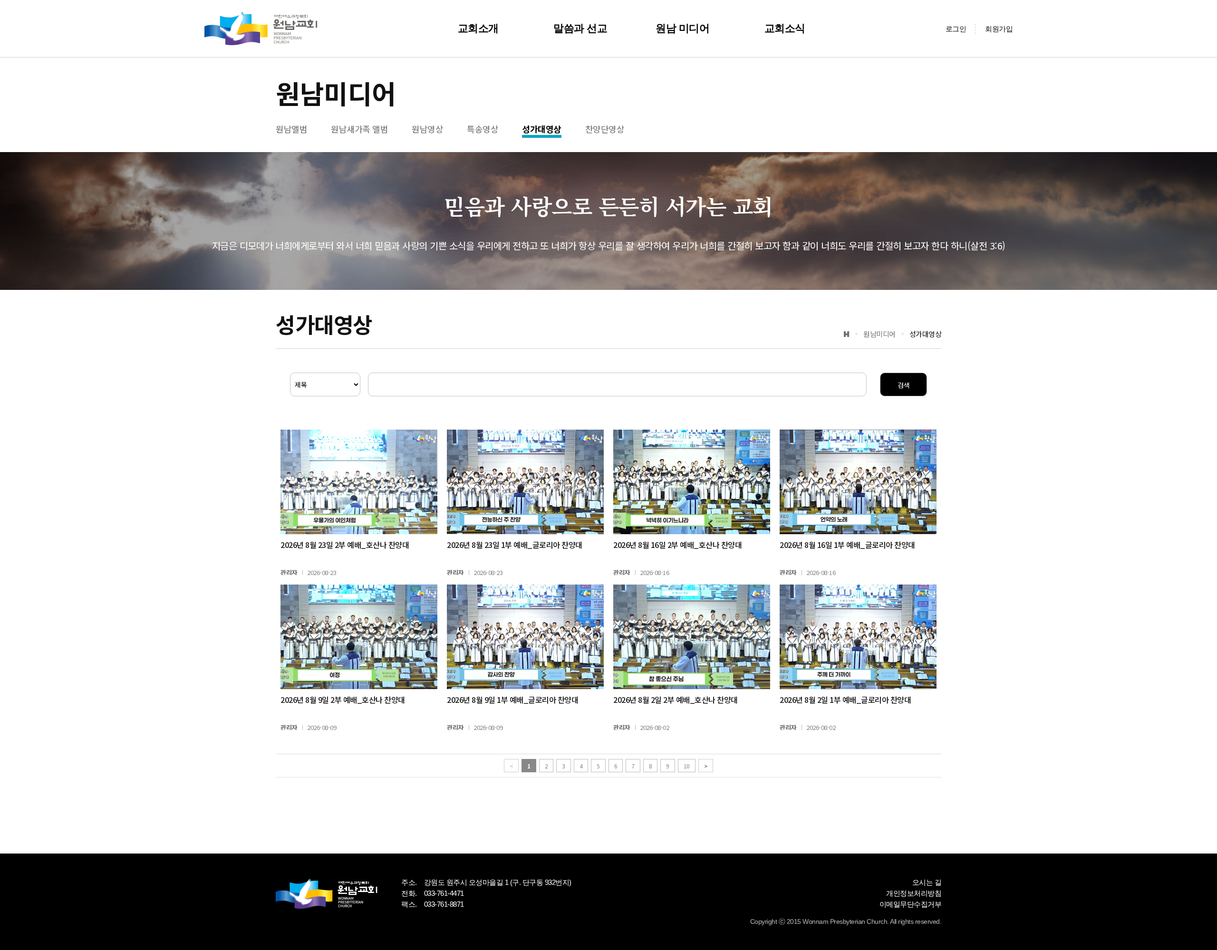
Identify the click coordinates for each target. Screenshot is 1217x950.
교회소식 (784, 28)
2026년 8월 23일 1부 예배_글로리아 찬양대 (514, 544)
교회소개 (478, 28)
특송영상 (482, 129)
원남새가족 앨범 (359, 129)
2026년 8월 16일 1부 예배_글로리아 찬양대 (847, 544)
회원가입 (999, 29)
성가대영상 (541, 129)
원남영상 (427, 129)
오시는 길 (927, 882)
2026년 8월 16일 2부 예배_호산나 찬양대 (677, 544)
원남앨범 (291, 129)
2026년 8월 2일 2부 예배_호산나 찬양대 (675, 699)
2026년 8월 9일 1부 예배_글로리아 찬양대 (512, 699)
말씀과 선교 (580, 28)
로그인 (956, 29)
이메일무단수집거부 (910, 904)
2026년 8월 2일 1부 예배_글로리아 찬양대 (845, 699)
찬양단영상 (605, 129)
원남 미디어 (682, 28)
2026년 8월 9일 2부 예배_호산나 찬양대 (342, 699)
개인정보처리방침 (913, 893)
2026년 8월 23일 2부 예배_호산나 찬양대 (344, 544)
